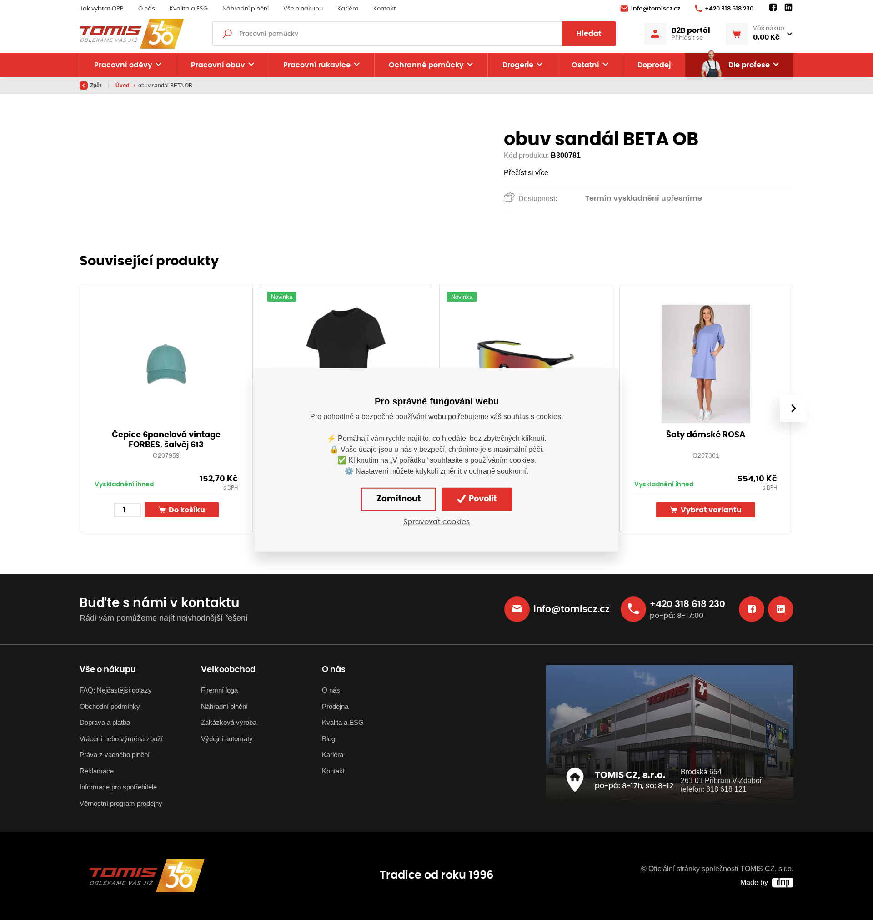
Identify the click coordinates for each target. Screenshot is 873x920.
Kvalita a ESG (189, 9)
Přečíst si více (526, 173)
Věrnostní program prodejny (121, 803)
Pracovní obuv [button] (218, 65)
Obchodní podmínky (110, 706)
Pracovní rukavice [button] (317, 65)
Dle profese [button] (749, 65)
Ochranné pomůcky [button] (426, 65)
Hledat (589, 33)
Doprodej (654, 65)
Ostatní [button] (585, 65)
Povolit (482, 499)
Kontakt (384, 9)
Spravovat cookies (436, 522)
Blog (328, 739)
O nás (146, 9)
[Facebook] (773, 8)
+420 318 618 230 (729, 9)
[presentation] (793, 408)
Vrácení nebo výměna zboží (121, 739)
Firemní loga (219, 690)
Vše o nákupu (303, 9)
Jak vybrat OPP (102, 9)
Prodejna (335, 706)
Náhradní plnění (245, 9)
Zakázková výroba (228, 722)
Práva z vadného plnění (115, 754)
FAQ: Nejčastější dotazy (116, 690)
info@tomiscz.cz (655, 9)
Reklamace (97, 771)
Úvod (122, 85)
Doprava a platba (105, 722)
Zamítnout (398, 499)
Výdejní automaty (227, 739)
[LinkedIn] (788, 8)
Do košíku (186, 510)
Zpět (95, 85)
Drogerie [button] (517, 65)
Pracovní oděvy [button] (123, 65)
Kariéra (348, 9)
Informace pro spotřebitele (118, 787)
